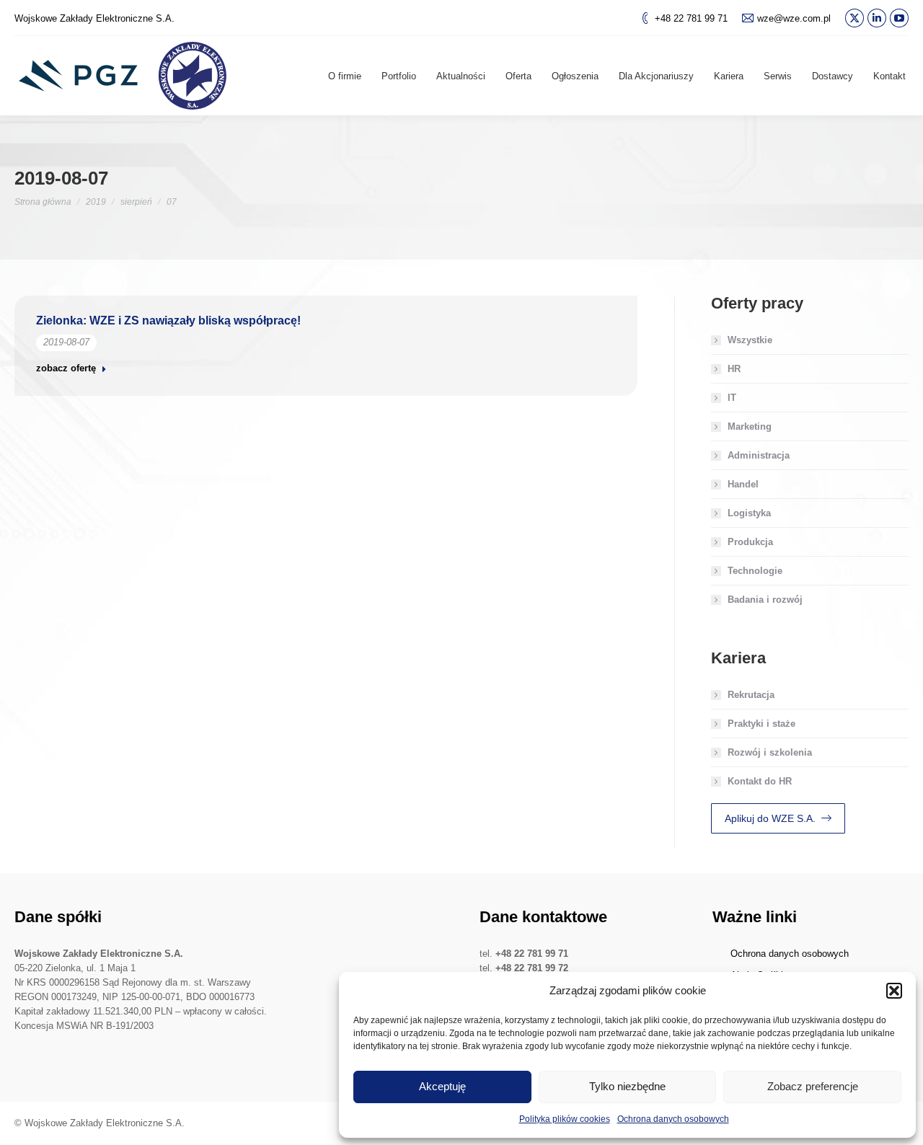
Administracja (759, 455)
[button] (894, 990)
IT (732, 397)
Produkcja (750, 541)
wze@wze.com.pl (794, 18)
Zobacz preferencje (812, 1086)
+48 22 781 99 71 (691, 18)
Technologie (755, 570)
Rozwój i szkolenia (770, 752)
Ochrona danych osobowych (673, 1119)
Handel (743, 484)
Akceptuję (442, 1086)
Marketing (750, 426)
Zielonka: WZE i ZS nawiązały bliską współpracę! (168, 320)
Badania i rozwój (765, 599)
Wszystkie (750, 340)
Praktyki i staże (761, 723)
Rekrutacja (751, 694)
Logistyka (749, 513)
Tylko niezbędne (627, 1086)
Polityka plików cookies (564, 1119)
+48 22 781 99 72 (531, 968)
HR (734, 368)
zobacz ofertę (66, 368)
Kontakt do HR (760, 781)
